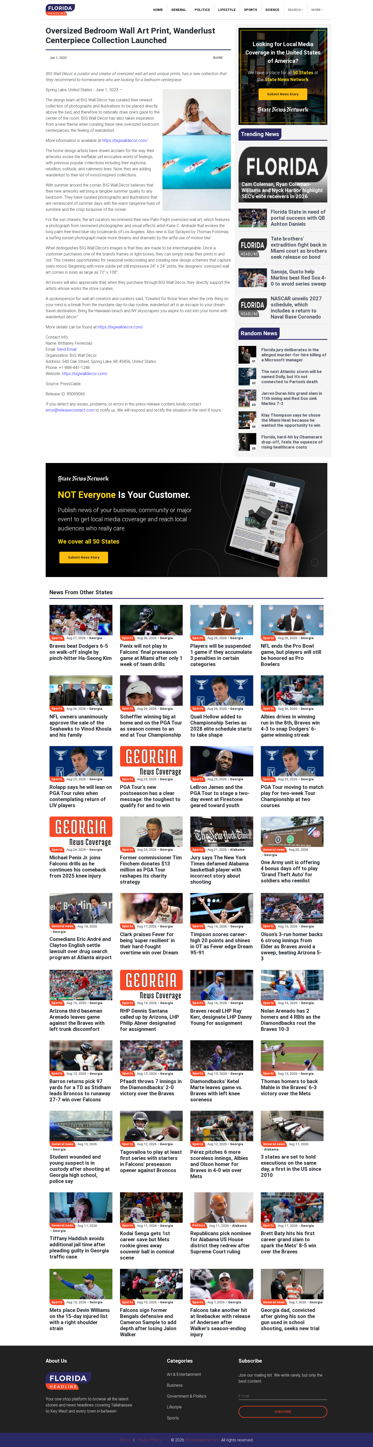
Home (160, 10)
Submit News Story (283, 94)
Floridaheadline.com (202, 1439)
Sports (250, 10)
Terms (125, 1439)
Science (272, 10)
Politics (202, 10)
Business (175, 1385)
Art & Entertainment (184, 1374)
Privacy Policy (149, 1439)
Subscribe (283, 1411)
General (178, 10)
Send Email (66, 349)
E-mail (244, 1395)
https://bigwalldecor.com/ (125, 140)
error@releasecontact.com (70, 410)
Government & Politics (186, 1396)
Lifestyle (227, 10)
